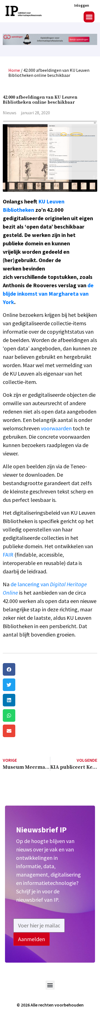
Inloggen (81, 5)
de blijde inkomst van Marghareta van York (48, 293)
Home (14, 70)
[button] (89, 16)
